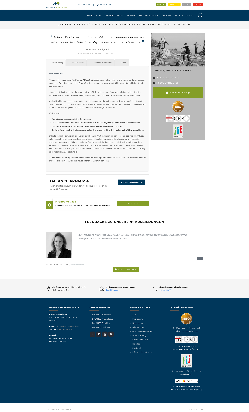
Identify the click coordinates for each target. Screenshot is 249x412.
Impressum (137, 319)
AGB (134, 315)
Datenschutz (138, 323)
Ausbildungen (94, 15)
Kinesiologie (174, 5)
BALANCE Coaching (101, 323)
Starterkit (136, 348)
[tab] (56, 62)
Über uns (166, 15)
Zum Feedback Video (127, 269)
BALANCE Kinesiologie (102, 319)
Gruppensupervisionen (142, 331)
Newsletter (137, 344)
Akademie (161, 5)
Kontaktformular (112, 290)
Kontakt (190, 15)
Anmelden (133, 204)
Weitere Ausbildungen (131, 182)
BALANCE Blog (84, 5)
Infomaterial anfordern (142, 352)
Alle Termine (138, 327)
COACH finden (106, 5)
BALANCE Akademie (101, 315)
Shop (180, 15)
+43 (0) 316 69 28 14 (64, 329)
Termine (131, 15)
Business (187, 5)
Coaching (198, 5)
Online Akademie (140, 340)
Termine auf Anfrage (179, 93)
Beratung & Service (148, 15)
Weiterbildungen (114, 15)
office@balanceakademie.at (67, 326)
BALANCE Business (101, 327)
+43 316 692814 (165, 290)
